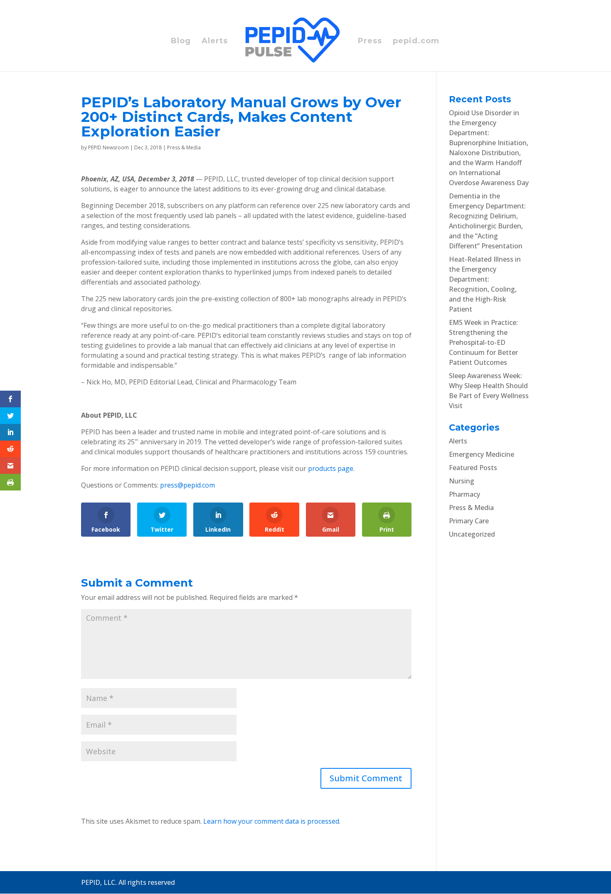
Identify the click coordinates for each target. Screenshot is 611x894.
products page (330, 468)
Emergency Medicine (481, 454)
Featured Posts (473, 467)
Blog (181, 41)
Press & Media (184, 147)
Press (370, 41)
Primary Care (469, 520)
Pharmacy (464, 494)
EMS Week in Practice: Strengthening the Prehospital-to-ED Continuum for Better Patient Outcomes (483, 342)
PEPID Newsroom (108, 147)
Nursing (461, 480)
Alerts (215, 41)
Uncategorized (472, 534)
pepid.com (416, 41)
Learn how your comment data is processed (271, 821)
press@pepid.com (187, 485)
